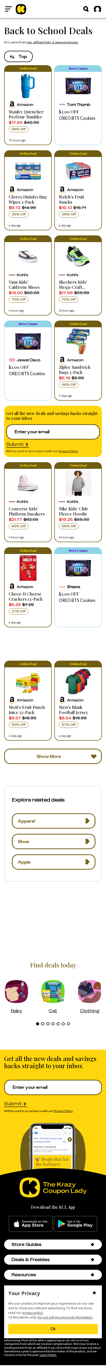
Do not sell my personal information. (65, 1317)
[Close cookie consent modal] (94, 1293)
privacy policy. (32, 1313)
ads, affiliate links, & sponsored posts (52, 42)
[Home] (21, 9)
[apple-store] (31, 1224)
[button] (28, 105)
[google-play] (76, 1224)
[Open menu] (8, 9)
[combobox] (18, 56)
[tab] (37, 1023)
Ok (53, 1329)
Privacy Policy (68, 451)
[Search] (86, 9)
